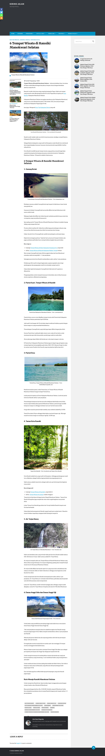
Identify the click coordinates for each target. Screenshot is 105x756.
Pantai (28, 39)
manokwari (47, 705)
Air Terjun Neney (29, 703)
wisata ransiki (55, 711)
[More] (1, 18)
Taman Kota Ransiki (47, 709)
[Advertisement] (52, 18)
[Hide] (0, 20)
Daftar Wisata (14, 39)
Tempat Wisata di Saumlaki (37, 492)
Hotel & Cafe (40, 33)
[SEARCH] (93, 41)
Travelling (51, 33)
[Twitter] (1, 12)
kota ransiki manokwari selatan (33, 705)
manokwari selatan (58, 705)
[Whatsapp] (1, 15)
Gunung (22, 39)
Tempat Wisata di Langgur (37, 494)
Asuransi (20, 33)
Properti (61, 33)
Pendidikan (29, 33)
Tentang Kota (35, 39)
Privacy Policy (72, 33)
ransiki (52, 707)
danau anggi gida (40, 703)
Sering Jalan (17, 4)
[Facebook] (1, 9)
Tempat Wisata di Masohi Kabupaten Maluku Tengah (43, 250)
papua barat (45, 707)
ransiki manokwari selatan (32, 709)
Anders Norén (18, 753)
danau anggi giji (51, 703)
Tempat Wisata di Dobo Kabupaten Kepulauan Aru (43, 248)
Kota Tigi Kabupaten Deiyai (42, 107)
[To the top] (93, 747)
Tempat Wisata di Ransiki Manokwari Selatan (37, 711)
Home (12, 33)
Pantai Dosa (28, 707)
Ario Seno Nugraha (38, 719)
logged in (18, 743)
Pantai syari (36, 707)
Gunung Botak (62, 703)
